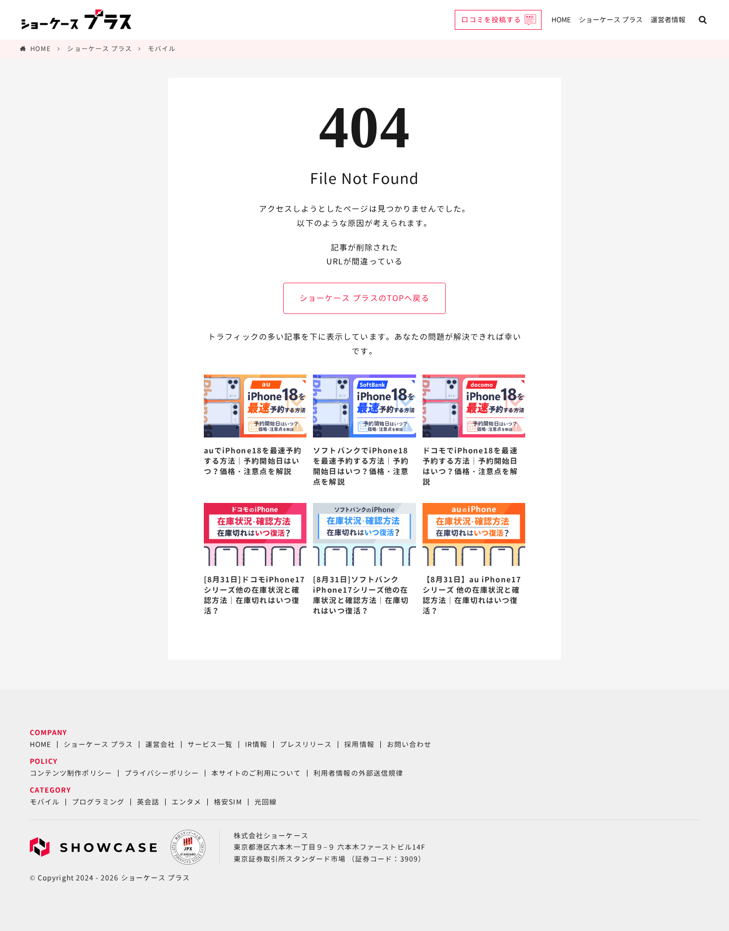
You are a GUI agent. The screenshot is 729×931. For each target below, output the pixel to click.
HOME (561, 19)
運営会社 (160, 744)
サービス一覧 (209, 744)
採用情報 (359, 744)
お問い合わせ (409, 744)
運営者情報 (668, 19)
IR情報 (256, 744)
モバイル (162, 48)
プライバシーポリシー (161, 773)
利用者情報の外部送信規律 (358, 773)
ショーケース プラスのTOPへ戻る (364, 298)
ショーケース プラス (611, 19)
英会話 (148, 802)
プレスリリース (306, 744)
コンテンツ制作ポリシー (71, 773)
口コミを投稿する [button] (491, 19)
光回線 (265, 802)
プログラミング (98, 802)
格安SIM (228, 802)
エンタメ (186, 802)
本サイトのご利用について (256, 773)
